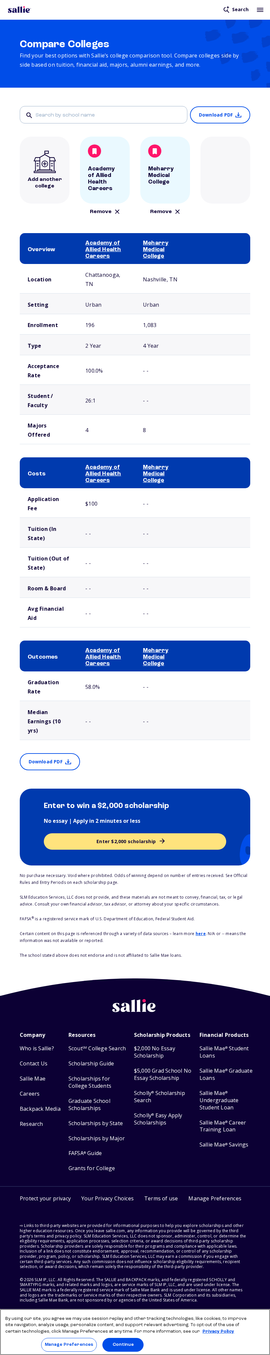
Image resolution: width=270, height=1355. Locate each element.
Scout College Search (97, 1048)
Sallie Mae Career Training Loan (223, 1126)
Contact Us (33, 1063)
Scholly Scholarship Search (159, 1097)
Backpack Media (40, 1108)
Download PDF (216, 115)
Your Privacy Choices (107, 1198)
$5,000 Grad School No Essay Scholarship (162, 1074)
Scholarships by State (95, 1123)
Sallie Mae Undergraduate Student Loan (219, 1100)
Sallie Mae (32, 1078)
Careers (30, 1093)
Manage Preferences (69, 1345)
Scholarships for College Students (89, 1082)
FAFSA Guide (85, 1153)
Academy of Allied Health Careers (103, 249)
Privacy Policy (218, 1331)
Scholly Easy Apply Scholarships (158, 1119)
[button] (214, 1199)
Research (31, 1124)
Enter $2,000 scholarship (126, 841)
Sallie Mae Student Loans (224, 1052)
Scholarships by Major (96, 1138)
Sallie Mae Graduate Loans (226, 1074)
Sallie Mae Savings (224, 1144)
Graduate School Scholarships (89, 1105)
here (201, 933)
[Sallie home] (19, 9)
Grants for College (91, 1168)
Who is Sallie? (37, 1048)
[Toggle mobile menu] (260, 9)
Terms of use (161, 1198)
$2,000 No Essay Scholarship (154, 1052)
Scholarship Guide (91, 1063)
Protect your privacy (45, 1198)
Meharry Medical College (155, 249)
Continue (123, 1345)
